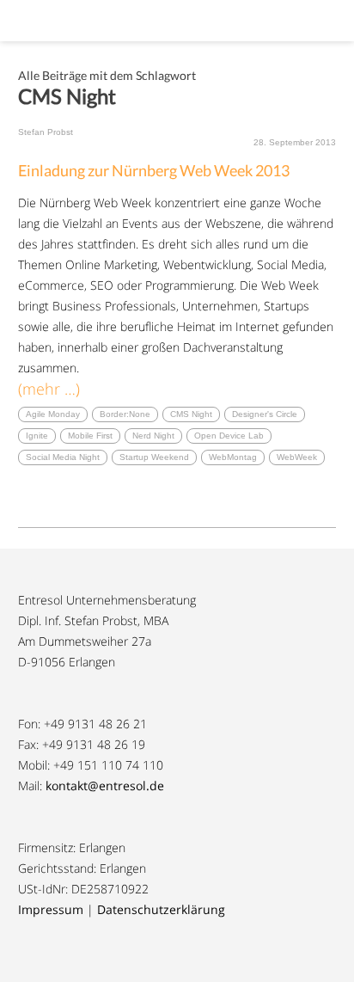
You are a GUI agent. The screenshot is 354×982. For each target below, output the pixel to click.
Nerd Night (153, 435)
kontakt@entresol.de (105, 785)
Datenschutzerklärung (161, 909)
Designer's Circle (264, 414)
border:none (125, 414)
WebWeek (297, 457)
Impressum (50, 909)
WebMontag (233, 457)
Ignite (37, 435)
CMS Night (191, 414)
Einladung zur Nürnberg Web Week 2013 (154, 170)
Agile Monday (53, 414)
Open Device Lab (229, 435)
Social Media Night (63, 457)
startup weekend (154, 457)
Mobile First (90, 435)
